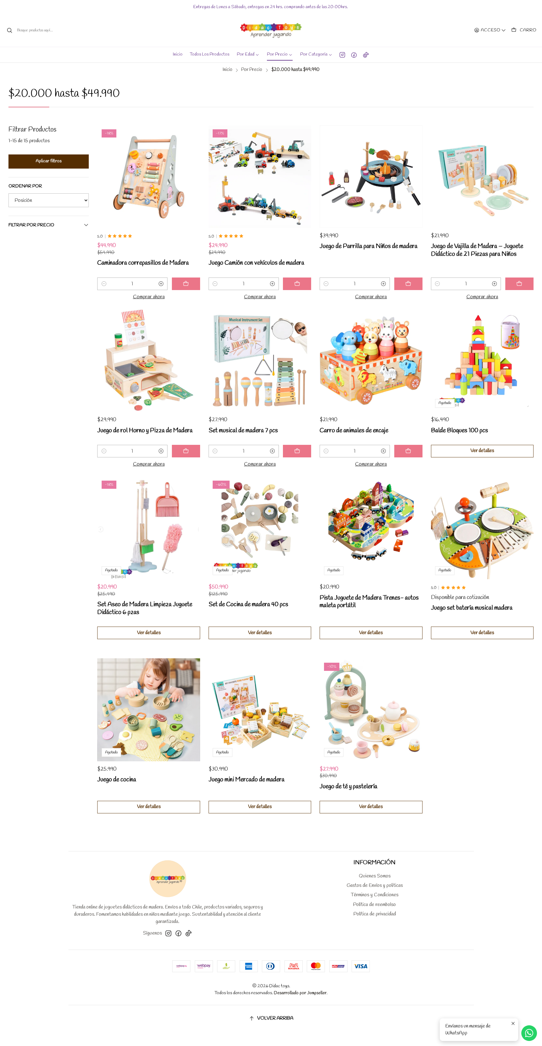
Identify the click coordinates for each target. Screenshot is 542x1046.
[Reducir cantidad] (104, 284)
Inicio (227, 69)
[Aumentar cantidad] (161, 284)
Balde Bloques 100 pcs (459, 431)
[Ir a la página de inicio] (271, 30)
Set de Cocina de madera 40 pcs (248, 605)
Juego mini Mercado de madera (246, 780)
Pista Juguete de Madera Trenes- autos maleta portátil (369, 602)
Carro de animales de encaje (354, 431)
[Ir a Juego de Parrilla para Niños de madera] (371, 176)
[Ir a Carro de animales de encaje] (371, 360)
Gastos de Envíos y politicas (375, 885)
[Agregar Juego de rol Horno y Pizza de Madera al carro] (186, 451)
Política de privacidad (374, 914)
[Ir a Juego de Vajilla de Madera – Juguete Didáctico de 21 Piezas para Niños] (482, 176)
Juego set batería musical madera (472, 608)
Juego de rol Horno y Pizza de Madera (145, 431)
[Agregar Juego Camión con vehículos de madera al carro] (297, 284)
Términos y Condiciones (374, 895)
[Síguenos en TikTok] (366, 54)
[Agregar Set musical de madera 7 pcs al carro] (297, 451)
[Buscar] (9, 30)
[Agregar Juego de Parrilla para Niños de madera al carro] (408, 284)
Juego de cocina (116, 780)
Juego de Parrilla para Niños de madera (368, 246)
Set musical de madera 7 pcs (243, 431)
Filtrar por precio (31, 225)
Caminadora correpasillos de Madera (143, 263)
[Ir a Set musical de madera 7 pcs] (260, 360)
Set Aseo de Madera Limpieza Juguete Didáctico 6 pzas (144, 609)
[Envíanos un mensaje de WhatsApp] (529, 1033)
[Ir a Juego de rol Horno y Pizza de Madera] (148, 360)
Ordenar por (25, 186)
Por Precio (251, 69)
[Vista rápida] (187, 177)
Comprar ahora (149, 297)
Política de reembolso (374, 904)
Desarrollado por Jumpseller (300, 993)
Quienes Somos (375, 876)
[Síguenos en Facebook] (354, 54)
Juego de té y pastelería (348, 787)
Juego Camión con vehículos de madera (256, 263)
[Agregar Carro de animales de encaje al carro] (408, 451)
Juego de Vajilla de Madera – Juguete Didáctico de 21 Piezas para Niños (477, 250)
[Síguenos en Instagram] (342, 54)
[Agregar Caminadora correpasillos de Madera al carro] (186, 284)
